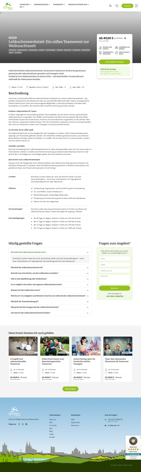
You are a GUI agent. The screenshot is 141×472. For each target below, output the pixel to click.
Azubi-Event (67, 50)
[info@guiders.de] (105, 425)
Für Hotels (53, 425)
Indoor (11, 52)
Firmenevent (76, 50)
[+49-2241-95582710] (105, 419)
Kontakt (52, 437)
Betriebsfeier (86, 50)
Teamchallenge (50, 50)
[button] (12, 359)
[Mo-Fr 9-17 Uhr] (116, 5)
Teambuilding (33, 50)
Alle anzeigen (70, 389)
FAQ (50, 422)
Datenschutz (75, 422)
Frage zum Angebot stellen (111, 74)
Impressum (75, 425)
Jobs (50, 428)
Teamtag (59, 50)
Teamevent (12, 50)
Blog (51, 431)
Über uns (52, 419)
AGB (72, 419)
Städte (51, 434)
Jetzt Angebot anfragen (115, 62)
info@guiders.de (114, 425)
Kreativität (18, 52)
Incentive (41, 50)
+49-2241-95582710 (115, 419)
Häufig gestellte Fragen (110, 72)
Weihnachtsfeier (22, 50)
